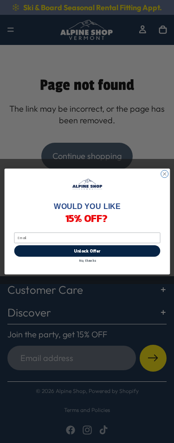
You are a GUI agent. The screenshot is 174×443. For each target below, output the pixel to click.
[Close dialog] (164, 173)
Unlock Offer (87, 251)
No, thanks (87, 260)
